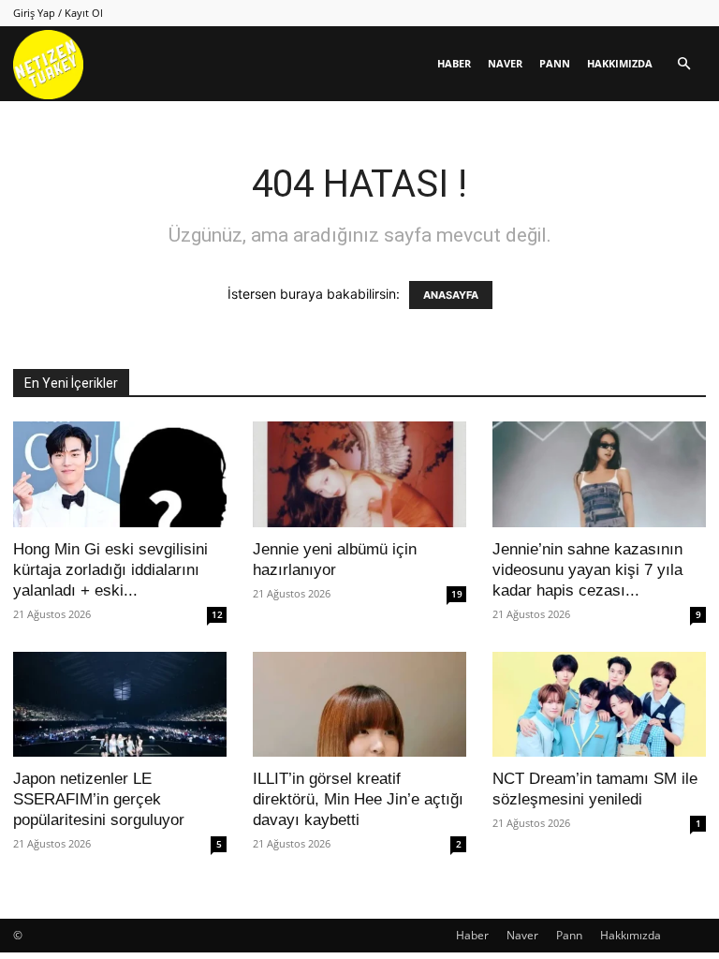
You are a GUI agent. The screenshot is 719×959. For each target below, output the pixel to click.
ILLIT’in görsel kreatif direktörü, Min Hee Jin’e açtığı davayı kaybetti (358, 799)
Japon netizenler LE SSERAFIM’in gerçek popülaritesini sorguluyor (98, 799)
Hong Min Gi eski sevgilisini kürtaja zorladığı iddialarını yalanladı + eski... (110, 569)
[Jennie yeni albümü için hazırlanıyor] (359, 474)
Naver (505, 63)
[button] (683, 64)
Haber (454, 63)
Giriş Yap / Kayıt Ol (58, 13)
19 (456, 593)
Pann (554, 63)
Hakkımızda (620, 63)
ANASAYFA (450, 295)
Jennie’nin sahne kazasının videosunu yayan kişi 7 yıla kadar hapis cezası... (587, 569)
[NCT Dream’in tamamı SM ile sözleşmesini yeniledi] (599, 705)
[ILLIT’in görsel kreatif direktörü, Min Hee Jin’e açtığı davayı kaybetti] (359, 705)
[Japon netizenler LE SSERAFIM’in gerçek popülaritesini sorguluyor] (120, 705)
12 (217, 614)
